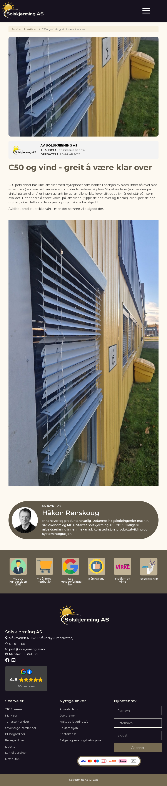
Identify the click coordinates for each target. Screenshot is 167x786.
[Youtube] (14, 660)
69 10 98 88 (17, 644)
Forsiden (17, 29)
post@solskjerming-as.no (27, 649)
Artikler (32, 29)
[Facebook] (8, 660)
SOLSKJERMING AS (62, 145)
